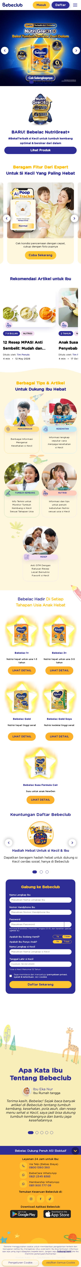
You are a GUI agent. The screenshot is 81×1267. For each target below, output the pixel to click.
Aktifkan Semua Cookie (60, 1263)
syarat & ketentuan (24, 977)
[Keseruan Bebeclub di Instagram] (31, 1199)
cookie (43, 977)
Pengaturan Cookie (20, 1263)
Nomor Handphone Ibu (22, 907)
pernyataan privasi (57, 975)
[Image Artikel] (29, 309)
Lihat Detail (21, 670)
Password (14, 919)
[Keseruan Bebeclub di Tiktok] (50, 1199)
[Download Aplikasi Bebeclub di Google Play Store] (23, 1214)
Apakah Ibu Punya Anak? (23, 942)
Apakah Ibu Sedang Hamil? (24, 937)
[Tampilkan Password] (68, 924)
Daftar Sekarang (40, 984)
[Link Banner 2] (40, 46)
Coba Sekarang (40, 255)
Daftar (60, 5)
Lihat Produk (40, 150)
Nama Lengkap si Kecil (22, 947)
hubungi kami (64, 1251)
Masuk (41, 5)
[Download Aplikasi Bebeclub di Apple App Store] (57, 1214)
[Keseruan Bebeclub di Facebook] (40, 1199)
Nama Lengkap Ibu (20, 895)
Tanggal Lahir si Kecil (21, 959)
